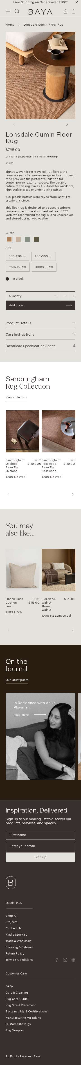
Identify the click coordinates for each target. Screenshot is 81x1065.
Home (10, 24)
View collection (16, 397)
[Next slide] (67, 124)
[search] (17, 12)
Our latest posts (17, 680)
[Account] (65, 13)
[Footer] (11, 890)
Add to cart (17, 305)
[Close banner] (76, 2)
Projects (11, 922)
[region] (40, 2)
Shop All (11, 915)
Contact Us (13, 928)
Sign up (40, 857)
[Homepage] (40, 12)
